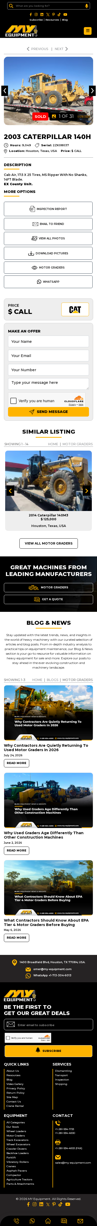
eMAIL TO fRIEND (52, 224)
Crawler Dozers (16, 1148)
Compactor (13, 1175)
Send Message (52, 411)
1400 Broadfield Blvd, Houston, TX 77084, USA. (52, 962)
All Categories (15, 1122)
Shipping (61, 1084)
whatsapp (51, 281)
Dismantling (63, 1071)
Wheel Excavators (18, 1144)
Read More (16, 763)
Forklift (11, 1157)
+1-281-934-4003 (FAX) (68, 1148)
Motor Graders (52, 267)
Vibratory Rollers (17, 1162)
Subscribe (36, 19)
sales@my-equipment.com (73, 1162)
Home (53, 444)
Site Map (12, 1097)
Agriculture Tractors (19, 1179)
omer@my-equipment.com (52, 969)
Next (59, 49)
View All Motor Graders (48, 543)
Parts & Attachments (20, 1184)
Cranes (11, 1166)
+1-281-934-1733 (64, 1129)
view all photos (52, 238)
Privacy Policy (15, 1088)
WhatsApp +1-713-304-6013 (52, 975)
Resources (52, 19)
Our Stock (12, 1126)
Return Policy (15, 1092)
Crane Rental (15, 1106)
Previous (40, 49)
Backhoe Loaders (17, 1153)
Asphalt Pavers (16, 1170)
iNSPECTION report (52, 209)
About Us (12, 1071)
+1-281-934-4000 (65, 1133)
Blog (65, 19)
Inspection (62, 1079)
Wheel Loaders (16, 1131)
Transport (61, 1075)
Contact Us (13, 1101)
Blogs (52, 680)
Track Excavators (17, 1140)
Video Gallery (15, 1084)
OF (66, 116)
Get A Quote (52, 599)
